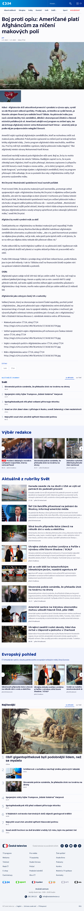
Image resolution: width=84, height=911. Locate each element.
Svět (46, 10)
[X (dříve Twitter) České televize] (75, 846)
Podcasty (59, 862)
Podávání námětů (36, 871)
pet (3, 38)
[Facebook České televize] (66, 846)
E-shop (5, 871)
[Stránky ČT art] (64, 882)
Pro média (33, 853)
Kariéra (59, 866)
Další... (53, 10)
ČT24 (12, 368)
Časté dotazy (7, 875)
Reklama (6, 857)
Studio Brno (60, 857)
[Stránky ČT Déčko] (52, 882)
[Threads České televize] (79, 846)
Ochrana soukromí (30, 906)
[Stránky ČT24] (6, 882)
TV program (7, 853)
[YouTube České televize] (71, 846)
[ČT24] (7, 3)
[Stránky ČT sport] (21, 882)
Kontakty (59, 875)
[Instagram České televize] (62, 846)
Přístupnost (42, 906)
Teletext (6, 862)
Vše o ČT (32, 875)
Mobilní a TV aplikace (64, 871)
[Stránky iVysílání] (37, 882)
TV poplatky (33, 857)
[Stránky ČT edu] (78, 882)
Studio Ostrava (34, 862)
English (19, 906)
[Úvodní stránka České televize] (15, 846)
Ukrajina (22, 10)
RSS (80, 906)
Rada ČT (6, 866)
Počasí (31, 866)
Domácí (39, 10)
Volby (30, 10)
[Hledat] (70, 3)
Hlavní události (10, 10)
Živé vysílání (60, 853)
